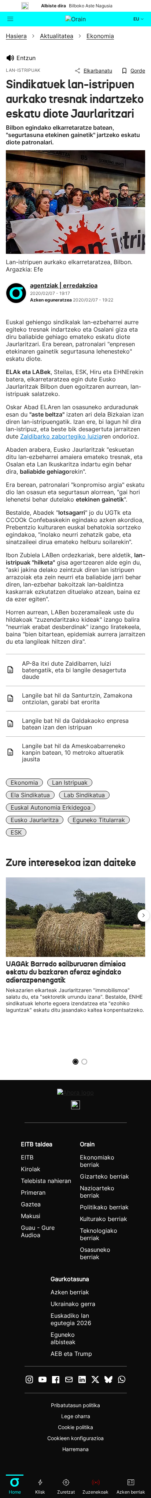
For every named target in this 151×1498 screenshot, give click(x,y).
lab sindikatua (84, 795)
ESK (16, 832)
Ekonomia (24, 782)
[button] (143, 915)
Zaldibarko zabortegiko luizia (61, 436)
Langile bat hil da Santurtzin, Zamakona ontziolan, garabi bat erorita (77, 699)
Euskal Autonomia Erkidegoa (51, 807)
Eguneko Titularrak (99, 820)
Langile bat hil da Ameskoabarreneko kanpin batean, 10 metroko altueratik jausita (73, 752)
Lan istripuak (70, 782)
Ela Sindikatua (30, 795)
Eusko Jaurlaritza (35, 820)
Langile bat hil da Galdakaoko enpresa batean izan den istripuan (75, 724)
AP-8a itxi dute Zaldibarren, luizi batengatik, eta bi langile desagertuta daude (74, 670)
